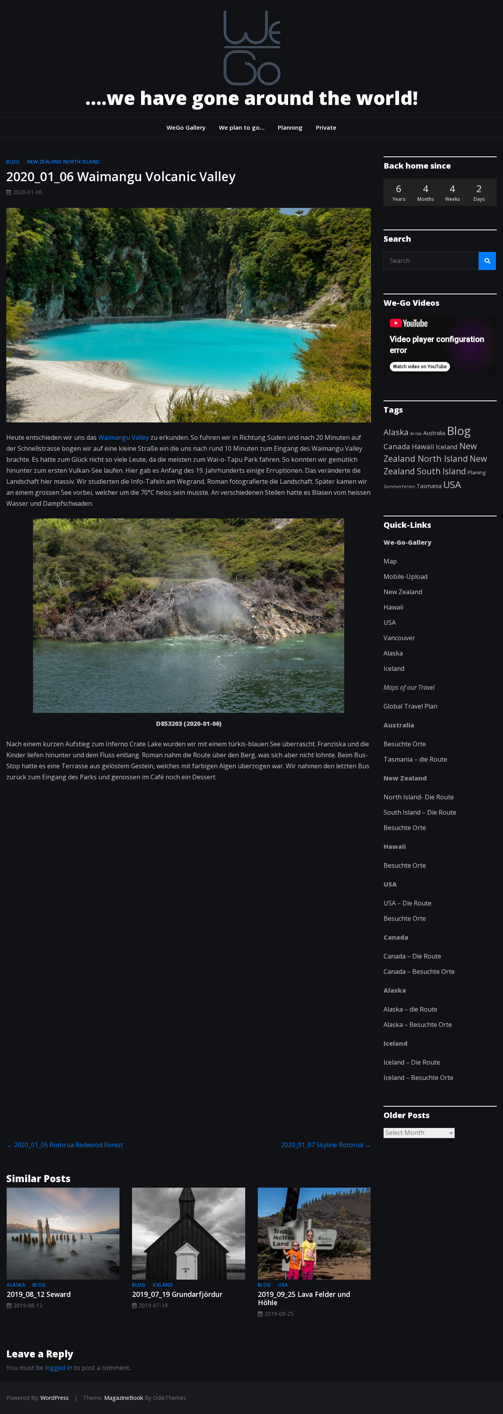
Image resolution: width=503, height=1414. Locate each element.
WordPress (54, 1397)
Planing (476, 472)
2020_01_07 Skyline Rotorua (326, 1144)
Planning (290, 127)
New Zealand (403, 592)
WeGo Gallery (186, 127)
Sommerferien (399, 486)
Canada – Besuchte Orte (419, 971)
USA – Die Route (407, 903)
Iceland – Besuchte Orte (418, 1077)
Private (326, 127)
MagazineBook (123, 1397)
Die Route (439, 797)
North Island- (404, 797)
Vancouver (399, 638)
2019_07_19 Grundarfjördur (177, 1294)
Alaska (16, 1285)
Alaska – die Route (410, 1009)
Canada (397, 446)
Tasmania (429, 486)
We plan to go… (241, 127)
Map (390, 561)
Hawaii (423, 446)
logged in (58, 1367)
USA (283, 1285)
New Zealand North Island (63, 161)
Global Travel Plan (410, 706)
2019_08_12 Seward (39, 1294)
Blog (13, 161)
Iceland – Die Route (412, 1062)
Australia (434, 433)
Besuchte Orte (405, 744)
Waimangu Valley (123, 437)
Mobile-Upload (406, 576)
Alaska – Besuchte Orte (418, 1024)
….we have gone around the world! (251, 97)
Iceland (163, 1285)
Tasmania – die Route (415, 759)
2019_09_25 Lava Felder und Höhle (304, 1298)
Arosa (416, 433)
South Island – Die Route (420, 812)
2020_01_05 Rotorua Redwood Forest (64, 1144)
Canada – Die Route (412, 956)
